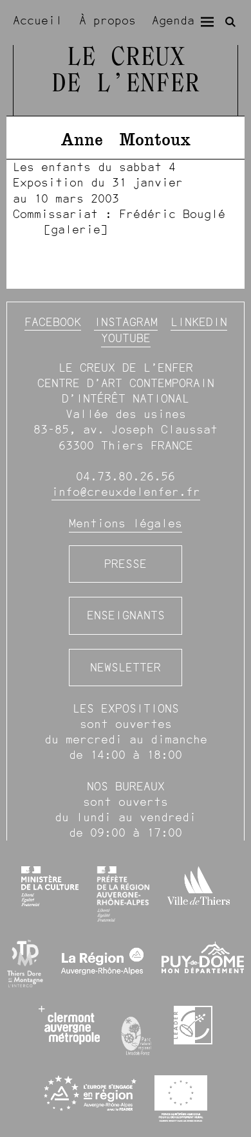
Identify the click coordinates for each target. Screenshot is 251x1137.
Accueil (37, 20)
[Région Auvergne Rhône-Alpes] (102, 964)
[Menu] (207, 21)
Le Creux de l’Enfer (125, 71)
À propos (107, 20)
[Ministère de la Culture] (49, 886)
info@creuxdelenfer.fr (125, 491)
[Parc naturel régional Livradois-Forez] (137, 1032)
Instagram (126, 321)
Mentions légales (125, 523)
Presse (125, 563)
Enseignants (126, 615)
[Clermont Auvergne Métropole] (69, 1025)
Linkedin (199, 321)
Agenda (173, 20)
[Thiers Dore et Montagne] (25, 964)
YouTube (126, 338)
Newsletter (125, 667)
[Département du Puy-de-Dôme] (203, 963)
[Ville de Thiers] (198, 885)
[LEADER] (193, 1025)
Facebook (52, 321)
